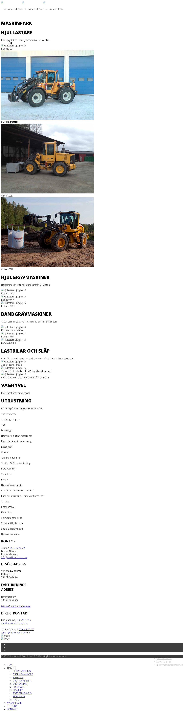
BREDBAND (19, 687)
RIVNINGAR (19, 696)
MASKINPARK (14, 702)
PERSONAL (13, 706)
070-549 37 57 (26, 629)
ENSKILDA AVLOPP (23, 674)
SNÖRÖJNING (20, 683)
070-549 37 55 (23, 620)
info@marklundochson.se (14, 557)
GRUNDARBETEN (22, 680)
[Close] (2, 659)
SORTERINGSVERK (22, 693)
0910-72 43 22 (17, 547)
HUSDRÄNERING (22, 671)
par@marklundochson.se (14, 623)
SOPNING (18, 677)
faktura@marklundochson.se (15, 606)
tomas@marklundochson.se (15, 632)
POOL (16, 699)
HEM (9, 43)
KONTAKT (12, 709)
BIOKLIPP (18, 690)
